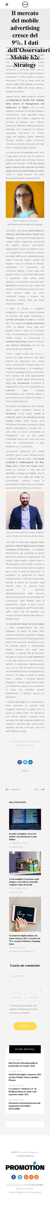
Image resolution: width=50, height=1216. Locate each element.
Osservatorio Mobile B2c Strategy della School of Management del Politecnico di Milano (25, 104)
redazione (17, 847)
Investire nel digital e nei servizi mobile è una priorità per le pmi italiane (23, 836)
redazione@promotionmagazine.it (25, 1192)
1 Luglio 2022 (15, 1071)
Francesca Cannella (26, 742)
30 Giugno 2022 (16, 1085)
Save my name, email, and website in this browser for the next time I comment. (23, 1009)
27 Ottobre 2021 (18, 888)
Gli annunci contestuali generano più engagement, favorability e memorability (24, 1105)
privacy (19, 1188)
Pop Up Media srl (15, 1185)
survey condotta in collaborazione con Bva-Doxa (25, 462)
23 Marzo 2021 (25, 745)
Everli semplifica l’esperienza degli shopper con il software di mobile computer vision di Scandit (24, 881)
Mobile (25, 770)
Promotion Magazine (28, 1152)
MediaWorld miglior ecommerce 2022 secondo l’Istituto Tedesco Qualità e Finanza (25, 1077)
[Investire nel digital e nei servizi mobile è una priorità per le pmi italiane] (25, 819)
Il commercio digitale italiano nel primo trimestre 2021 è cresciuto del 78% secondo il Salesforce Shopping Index (24, 939)
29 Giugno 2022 (16, 1100)
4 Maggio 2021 (16, 948)
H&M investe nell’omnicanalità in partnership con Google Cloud (23, 1064)
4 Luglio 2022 (15, 1060)
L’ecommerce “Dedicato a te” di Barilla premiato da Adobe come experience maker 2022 (23, 1091)
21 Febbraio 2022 (18, 843)
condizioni (29, 1188)
